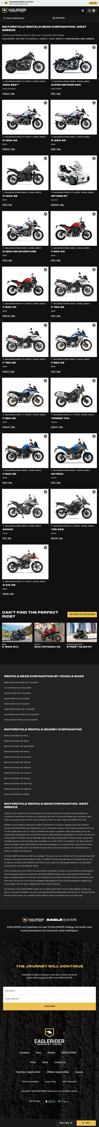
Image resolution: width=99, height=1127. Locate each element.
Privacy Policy (50, 1082)
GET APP (93, 3)
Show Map (64, 1123)
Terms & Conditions (31, 1082)
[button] (25, 70)
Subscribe (49, 1006)
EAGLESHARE (68, 1053)
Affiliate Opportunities (58, 1072)
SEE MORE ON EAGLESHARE (82, 614)
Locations (24, 1053)
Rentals (51, 1053)
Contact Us (60, 1062)
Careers (79, 1072)
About (45, 1062)
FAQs (33, 1062)
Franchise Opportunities (28, 1072)
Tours (38, 1053)
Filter (87, 1123)
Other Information (69, 1082)
